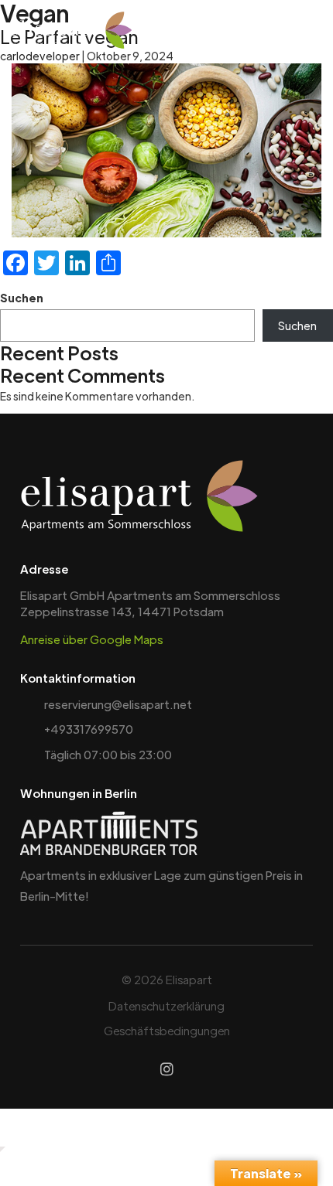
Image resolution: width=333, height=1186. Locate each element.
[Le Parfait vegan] (166, 150)
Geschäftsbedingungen (167, 1030)
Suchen (21, 298)
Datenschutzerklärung (166, 1005)
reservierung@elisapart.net (118, 704)
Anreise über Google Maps (91, 639)
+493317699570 (88, 728)
